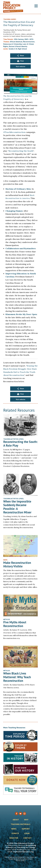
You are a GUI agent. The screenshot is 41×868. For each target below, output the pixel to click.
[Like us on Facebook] (16, 813)
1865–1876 (28, 39)
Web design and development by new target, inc (20, 857)
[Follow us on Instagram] (24, 813)
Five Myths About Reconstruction (14, 624)
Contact (27, 838)
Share (22, 55)
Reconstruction (29, 42)
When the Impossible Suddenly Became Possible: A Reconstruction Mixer (17, 506)
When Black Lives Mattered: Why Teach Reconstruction (17, 677)
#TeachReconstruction (14, 132)
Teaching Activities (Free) (13, 439)
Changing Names (14, 211)
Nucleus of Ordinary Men (18, 189)
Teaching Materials (20, 824)
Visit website (20, 66)
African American (16, 42)
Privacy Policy (20, 860)
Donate (15, 833)
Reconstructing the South (21, 151)
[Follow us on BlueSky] (20, 813)
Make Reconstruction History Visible (17, 564)
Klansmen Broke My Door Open (21, 314)
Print (22, 61)
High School (22, 49)
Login (27, 833)
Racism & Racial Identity (18, 46)
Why (26, 820)
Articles (6, 619)
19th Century (19, 39)
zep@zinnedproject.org (23, 851)
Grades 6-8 (13, 49)
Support (26, 829)
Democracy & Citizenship (12, 44)
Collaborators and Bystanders (20, 248)
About (16, 820)
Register (14, 838)
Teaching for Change (26, 847)
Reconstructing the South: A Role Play (20, 443)
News (13, 829)
